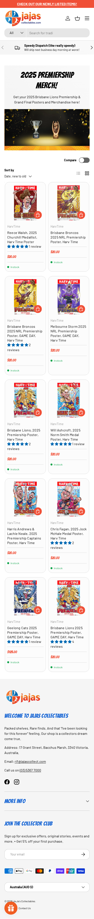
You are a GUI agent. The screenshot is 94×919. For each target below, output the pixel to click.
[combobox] (47, 32)
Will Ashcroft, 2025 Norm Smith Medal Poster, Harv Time (65, 434)
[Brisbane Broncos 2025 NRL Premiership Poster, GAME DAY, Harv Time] (25, 296)
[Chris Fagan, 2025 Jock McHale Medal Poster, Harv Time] (68, 499)
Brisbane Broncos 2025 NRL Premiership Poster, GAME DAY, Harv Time (24, 333)
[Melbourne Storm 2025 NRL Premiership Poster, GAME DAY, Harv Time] (68, 296)
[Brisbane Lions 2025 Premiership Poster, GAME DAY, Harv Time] (68, 598)
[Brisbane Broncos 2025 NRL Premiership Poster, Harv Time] (68, 202)
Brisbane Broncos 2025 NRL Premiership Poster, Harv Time (68, 237)
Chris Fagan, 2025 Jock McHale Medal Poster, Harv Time (68, 533)
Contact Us (25, 908)
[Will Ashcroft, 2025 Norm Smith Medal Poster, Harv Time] (68, 400)
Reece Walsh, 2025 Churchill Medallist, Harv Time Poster (22, 237)
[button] (77, 18)
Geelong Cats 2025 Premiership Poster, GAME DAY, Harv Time (23, 632)
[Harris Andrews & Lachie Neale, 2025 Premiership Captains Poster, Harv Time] (25, 499)
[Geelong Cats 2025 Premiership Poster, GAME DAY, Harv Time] (25, 598)
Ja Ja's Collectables (24, 901)
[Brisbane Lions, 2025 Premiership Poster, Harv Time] (25, 400)
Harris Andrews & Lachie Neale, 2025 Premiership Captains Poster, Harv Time (24, 536)
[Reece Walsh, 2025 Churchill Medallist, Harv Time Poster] (25, 202)
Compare (70, 160)
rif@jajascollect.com (30, 761)
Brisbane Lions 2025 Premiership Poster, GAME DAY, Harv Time (67, 632)
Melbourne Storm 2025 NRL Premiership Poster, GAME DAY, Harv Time (68, 333)
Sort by (9, 170)
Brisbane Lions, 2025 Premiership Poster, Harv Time (23, 434)
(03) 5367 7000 (30, 770)
